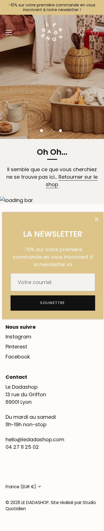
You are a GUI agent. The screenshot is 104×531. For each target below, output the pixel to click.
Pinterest (16, 346)
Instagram (18, 336)
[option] (52, 69)
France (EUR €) (21, 486)
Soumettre (52, 302)
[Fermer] (96, 219)
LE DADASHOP (35, 502)
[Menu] (9, 32)
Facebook (18, 356)
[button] (41, 130)
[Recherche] (83, 33)
